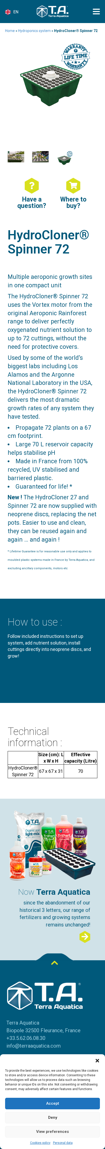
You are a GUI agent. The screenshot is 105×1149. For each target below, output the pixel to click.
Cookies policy (40, 1143)
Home (10, 31)
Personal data (63, 1143)
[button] (97, 1060)
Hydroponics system (34, 31)
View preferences (52, 1131)
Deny (52, 1117)
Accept (52, 1103)
